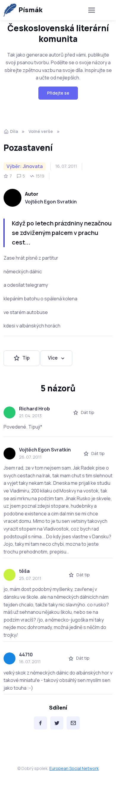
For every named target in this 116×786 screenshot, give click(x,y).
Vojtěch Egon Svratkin (51, 201)
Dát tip (87, 412)
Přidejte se (58, 93)
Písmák (30, 9)
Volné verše (41, 131)
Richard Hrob (34, 408)
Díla (14, 131)
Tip (26, 357)
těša (24, 571)
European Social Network (74, 768)
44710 (26, 654)
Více (53, 357)
